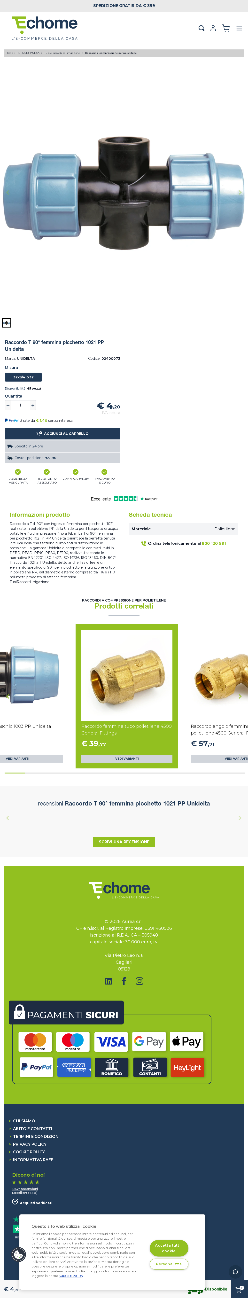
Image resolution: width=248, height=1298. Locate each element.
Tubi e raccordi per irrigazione (63, 53)
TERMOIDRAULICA (29, 53)
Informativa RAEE (31, 1159)
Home (9, 53)
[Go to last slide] (8, 696)
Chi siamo (22, 1121)
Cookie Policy (27, 1152)
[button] (6, 323)
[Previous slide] (8, 192)
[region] (112, 1252)
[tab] (15, 773)
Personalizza (169, 1264)
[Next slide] (240, 192)
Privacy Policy (27, 1144)
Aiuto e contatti (30, 1128)
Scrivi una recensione (124, 842)
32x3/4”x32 (23, 377)
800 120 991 (214, 543)
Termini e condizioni (34, 1136)
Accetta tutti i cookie (169, 1248)
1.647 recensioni (25, 1189)
